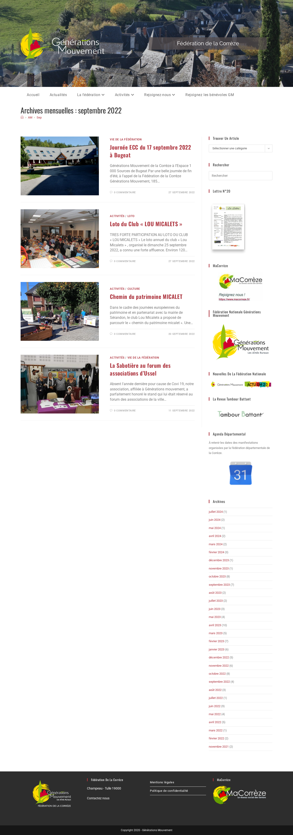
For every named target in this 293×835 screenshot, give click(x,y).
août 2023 (215, 592)
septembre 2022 (219, 681)
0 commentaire (125, 192)
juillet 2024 (216, 511)
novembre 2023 (219, 568)
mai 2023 (215, 617)
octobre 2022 (217, 673)
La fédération (89, 95)
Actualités (58, 95)
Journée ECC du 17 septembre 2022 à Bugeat (150, 151)
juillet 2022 (216, 698)
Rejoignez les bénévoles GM (209, 95)
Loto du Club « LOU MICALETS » (146, 224)
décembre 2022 (219, 657)
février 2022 (216, 738)
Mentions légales (162, 782)
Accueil (33, 95)
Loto (131, 216)
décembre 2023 (219, 560)
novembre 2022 (219, 665)
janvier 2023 (216, 649)
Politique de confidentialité (169, 790)
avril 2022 (215, 722)
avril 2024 (215, 536)
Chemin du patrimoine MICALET (146, 296)
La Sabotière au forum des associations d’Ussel (140, 369)
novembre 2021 (219, 746)
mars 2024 (215, 544)
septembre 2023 (219, 584)
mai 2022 (215, 714)
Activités (123, 95)
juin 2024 (214, 519)
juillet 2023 (216, 600)
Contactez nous (98, 798)
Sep (39, 117)
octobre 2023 (217, 576)
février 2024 (216, 552)
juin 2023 (214, 609)
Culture (134, 288)
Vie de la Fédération (125, 139)
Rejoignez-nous (158, 95)
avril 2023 (215, 625)
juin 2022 (214, 706)
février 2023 (216, 641)
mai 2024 (215, 528)
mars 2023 (215, 633)
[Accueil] (22, 117)
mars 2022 (215, 730)
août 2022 (215, 690)
